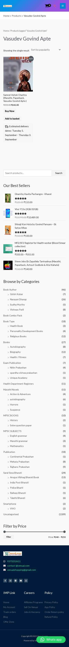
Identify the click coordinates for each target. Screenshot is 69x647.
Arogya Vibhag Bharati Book (24, 477)
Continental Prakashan (22, 456)
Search (58, 173)
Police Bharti (16, 487)
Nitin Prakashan (18, 367)
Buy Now (9, 111)
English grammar (18, 435)
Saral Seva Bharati (12, 472)
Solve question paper (21, 425)
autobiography (17, 399)
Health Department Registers (18, 383)
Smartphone (9, 503)
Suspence (15, 409)
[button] (55, 6)
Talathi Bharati (17, 497)
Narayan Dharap (18, 299)
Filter (8, 537)
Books (6, 342)
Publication (9, 451)
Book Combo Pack (12, 315)
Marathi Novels (11, 389)
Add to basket (12, 118)
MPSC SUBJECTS (12, 431)
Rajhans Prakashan (20, 466)
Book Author (10, 289)
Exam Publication (12, 362)
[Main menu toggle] (63, 6)
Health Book (16, 325)
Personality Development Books (26, 331)
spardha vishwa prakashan (23, 372)
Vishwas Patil (17, 309)
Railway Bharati (18, 492)
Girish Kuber (16, 294)
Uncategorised (11, 514)
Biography (15, 351)
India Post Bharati (19, 482)
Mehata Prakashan (19, 461)
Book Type (8, 321)
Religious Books (18, 336)
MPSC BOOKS (10, 415)
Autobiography (18, 346)
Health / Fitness (18, 357)
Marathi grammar (19, 441)
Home (6, 31)
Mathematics (17, 446)
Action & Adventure (20, 394)
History (14, 420)
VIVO (13, 508)
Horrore (14, 404)
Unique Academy (18, 377)
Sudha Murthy (17, 304)
